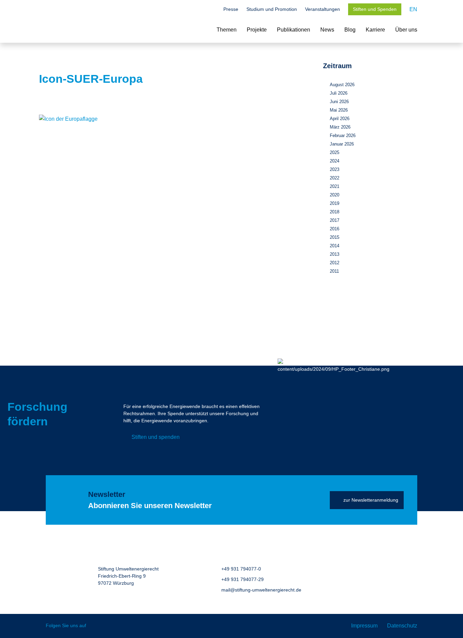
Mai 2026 (339, 110)
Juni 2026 (339, 101)
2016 (334, 228)
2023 (334, 169)
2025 (334, 152)
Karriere (375, 30)
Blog (350, 30)
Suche (211, 10)
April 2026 (339, 118)
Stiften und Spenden (375, 9)
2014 (334, 245)
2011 (334, 271)
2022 (334, 177)
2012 (334, 262)
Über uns (406, 30)
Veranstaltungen (322, 9)
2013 (334, 254)
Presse (230, 9)
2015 (334, 237)
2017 (334, 220)
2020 (334, 194)
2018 (334, 211)
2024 (334, 160)
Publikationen (293, 30)
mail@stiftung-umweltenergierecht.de (261, 590)
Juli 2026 (338, 93)
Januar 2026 (342, 144)
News (327, 30)
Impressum (364, 626)
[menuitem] (413, 9)
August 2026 (342, 84)
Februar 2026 (343, 135)
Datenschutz (402, 626)
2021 (334, 186)
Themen (227, 30)
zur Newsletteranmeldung (370, 500)
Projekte (257, 30)
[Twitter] (96, 626)
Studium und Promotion (271, 9)
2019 (334, 203)
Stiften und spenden (156, 437)
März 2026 (340, 127)
